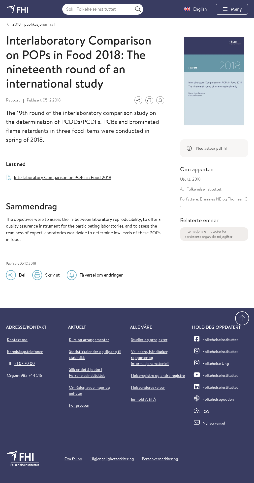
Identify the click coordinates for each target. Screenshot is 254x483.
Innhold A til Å (143, 399)
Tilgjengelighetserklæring (112, 458)
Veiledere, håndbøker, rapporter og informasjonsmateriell (150, 357)
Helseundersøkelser (148, 387)
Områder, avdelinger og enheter (89, 390)
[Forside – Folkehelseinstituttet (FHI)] (17, 9)
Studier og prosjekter (149, 339)
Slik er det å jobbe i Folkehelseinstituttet (87, 372)
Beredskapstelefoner (25, 351)
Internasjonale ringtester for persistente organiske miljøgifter (208, 234)
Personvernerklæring (160, 458)
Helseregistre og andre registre (158, 375)
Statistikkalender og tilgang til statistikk (95, 354)
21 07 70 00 (24, 363)
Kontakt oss (17, 339)
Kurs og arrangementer (89, 339)
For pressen (79, 405)
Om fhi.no (73, 458)
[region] (214, 148)
